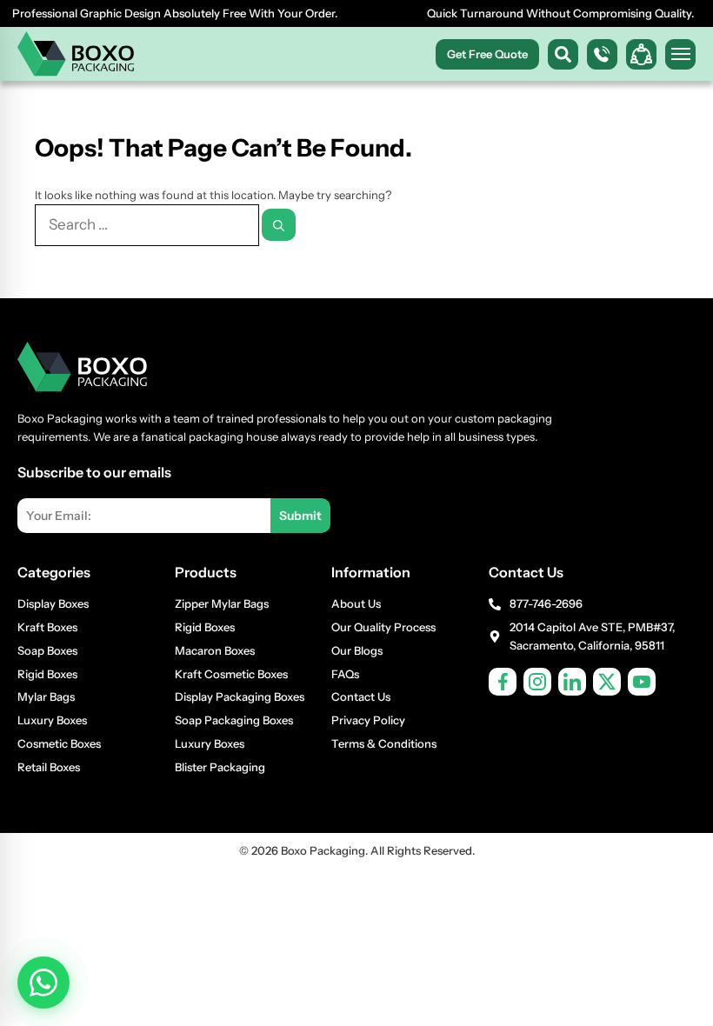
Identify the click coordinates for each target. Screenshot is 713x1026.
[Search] (279, 225)
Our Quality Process (383, 627)
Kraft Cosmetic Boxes (231, 674)
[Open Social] (641, 54)
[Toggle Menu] (680, 54)
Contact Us (360, 696)
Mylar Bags (46, 696)
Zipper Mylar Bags (222, 603)
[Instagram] (537, 682)
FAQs (345, 674)
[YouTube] (642, 682)
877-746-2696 (546, 603)
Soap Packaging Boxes (234, 720)
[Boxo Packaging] (76, 54)
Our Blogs (357, 650)
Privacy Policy (368, 720)
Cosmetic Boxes (59, 743)
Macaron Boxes (215, 650)
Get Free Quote (487, 54)
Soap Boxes (47, 650)
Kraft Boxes (47, 627)
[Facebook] (502, 682)
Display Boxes (53, 603)
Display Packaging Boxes (239, 696)
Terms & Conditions (383, 743)
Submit (300, 515)
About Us (356, 603)
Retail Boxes (48, 767)
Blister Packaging (220, 767)
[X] (607, 682)
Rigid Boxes (47, 674)
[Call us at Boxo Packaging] (602, 54)
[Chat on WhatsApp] (43, 982)
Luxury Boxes (52, 720)
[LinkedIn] (572, 682)
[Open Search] (563, 54)
